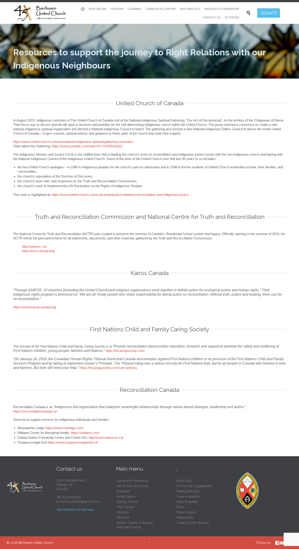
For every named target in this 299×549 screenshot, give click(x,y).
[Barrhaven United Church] (40, 13)
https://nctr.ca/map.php (38, 251)
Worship (123, 512)
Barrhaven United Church (35, 542)
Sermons (123, 517)
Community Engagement (194, 486)
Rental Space (126, 496)
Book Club (184, 480)
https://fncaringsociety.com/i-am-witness (108, 368)
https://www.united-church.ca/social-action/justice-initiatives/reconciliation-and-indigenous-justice (120, 194)
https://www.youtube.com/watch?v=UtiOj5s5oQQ (87, 146)
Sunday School (127, 501)
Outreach (123, 491)
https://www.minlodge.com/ (64, 428)
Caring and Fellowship (132, 480)
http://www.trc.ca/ (34, 246)
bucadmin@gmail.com (83, 501)
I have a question (188, 496)
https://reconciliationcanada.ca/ (35, 411)
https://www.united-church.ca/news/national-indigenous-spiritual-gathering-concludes (73, 142)
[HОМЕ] (82, 9)
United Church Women (192, 522)
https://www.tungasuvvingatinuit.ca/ (73, 442)
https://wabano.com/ (85, 433)
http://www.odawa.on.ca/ (106, 437)
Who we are (125, 507)
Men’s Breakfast (187, 501)
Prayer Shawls (186, 512)
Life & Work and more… (133, 486)
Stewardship (185, 517)
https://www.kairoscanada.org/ (34, 307)
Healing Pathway (188, 491)
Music (180, 507)
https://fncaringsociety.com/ (125, 351)
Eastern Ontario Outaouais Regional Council (135, 525)
